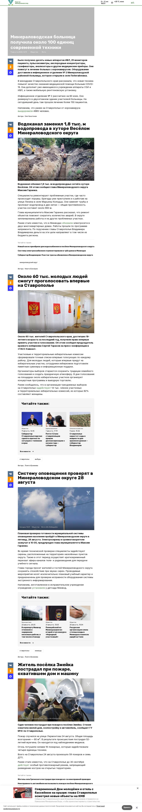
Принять (127, 807)
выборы (38, 459)
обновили (67, 223)
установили (38, 588)
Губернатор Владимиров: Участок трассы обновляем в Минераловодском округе (55, 255)
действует (24, 765)
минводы (38, 651)
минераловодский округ (28, 262)
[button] (22, 792)
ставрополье (24, 459)
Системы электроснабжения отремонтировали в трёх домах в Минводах (52, 251)
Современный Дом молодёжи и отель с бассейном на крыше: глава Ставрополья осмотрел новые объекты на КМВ (66, 792)
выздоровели (25, 111)
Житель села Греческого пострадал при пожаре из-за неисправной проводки (54, 779)
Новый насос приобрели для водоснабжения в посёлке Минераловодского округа (56, 246)
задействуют (43, 388)
